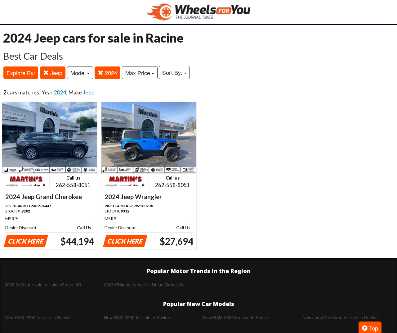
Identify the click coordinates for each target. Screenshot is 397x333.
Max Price (138, 73)
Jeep (55, 73)
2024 (110, 73)
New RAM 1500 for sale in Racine (38, 317)
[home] (198, 12)
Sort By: (173, 72)
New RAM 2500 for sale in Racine (236, 317)
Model (78, 73)
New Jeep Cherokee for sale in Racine (340, 317)
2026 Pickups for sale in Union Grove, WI (144, 284)
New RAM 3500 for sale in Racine (137, 317)
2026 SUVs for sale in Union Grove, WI (43, 284)
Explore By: (21, 73)
